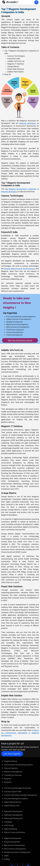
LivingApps (8, 822)
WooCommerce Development (15, 849)
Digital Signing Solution (12, 802)
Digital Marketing (10, 829)
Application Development (13, 811)
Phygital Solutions (10, 761)
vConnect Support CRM (12, 791)
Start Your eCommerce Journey (20, 340)
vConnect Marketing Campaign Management (20, 795)
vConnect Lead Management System (17, 788)
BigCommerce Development (14, 845)
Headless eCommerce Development (17, 852)
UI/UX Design (9, 825)
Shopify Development (12, 842)
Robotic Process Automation (14, 832)
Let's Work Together (12, 754)
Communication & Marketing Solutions (18, 765)
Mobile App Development (13, 818)
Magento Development (12, 838)
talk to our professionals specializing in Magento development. (20, 732)
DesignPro (8, 782)
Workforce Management (13, 772)
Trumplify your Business (13, 775)
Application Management (13, 815)
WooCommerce (29, 269)
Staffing (7, 859)
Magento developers (28, 123)
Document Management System (16, 798)
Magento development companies (22, 189)
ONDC (6, 856)
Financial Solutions (11, 768)
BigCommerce (16, 269)
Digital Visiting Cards (11, 805)
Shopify (7, 269)
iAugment (7, 779)
